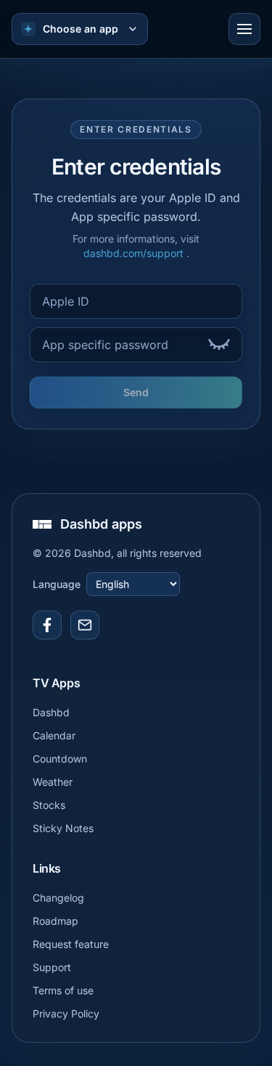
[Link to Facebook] (47, 624)
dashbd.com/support (134, 253)
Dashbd (51, 712)
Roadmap (55, 921)
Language (57, 584)
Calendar (54, 735)
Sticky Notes (63, 828)
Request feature (71, 944)
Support (52, 967)
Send (136, 392)
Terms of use (63, 990)
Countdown (60, 758)
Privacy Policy (66, 1013)
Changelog (58, 897)
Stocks (49, 805)
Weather (53, 782)
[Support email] (84, 624)
